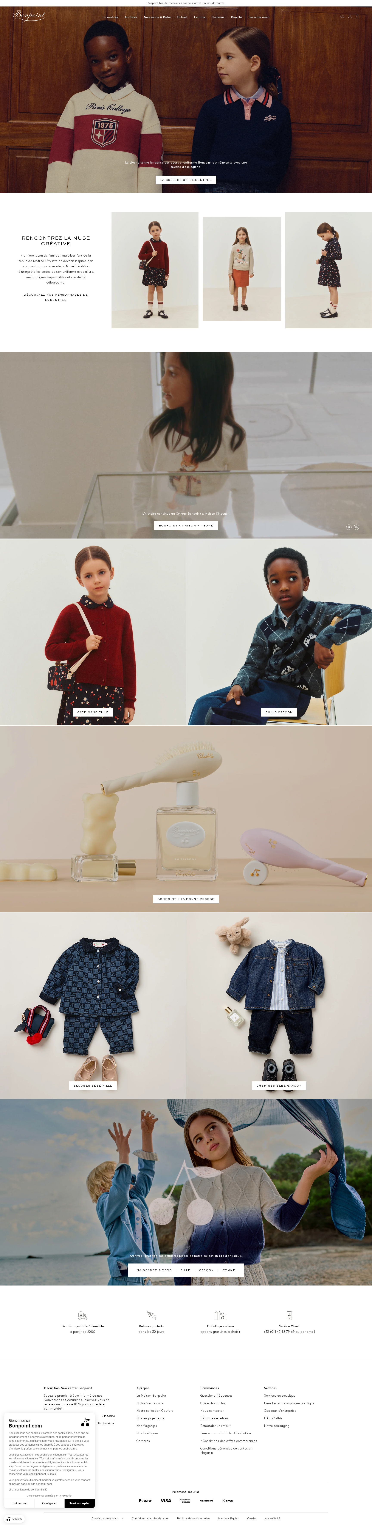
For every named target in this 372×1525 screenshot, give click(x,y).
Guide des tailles (212, 1403)
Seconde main (259, 17)
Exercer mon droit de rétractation (225, 1433)
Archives (131, 17)
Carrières (143, 1441)
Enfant (182, 17)
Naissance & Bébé (157, 17)
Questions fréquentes (216, 1395)
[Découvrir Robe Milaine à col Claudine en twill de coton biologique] (328, 270)
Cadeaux (218, 17)
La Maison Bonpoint (151, 1395)
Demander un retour (215, 1425)
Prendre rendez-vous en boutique (289, 1403)
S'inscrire (108, 1416)
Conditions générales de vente (150, 1518)
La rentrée (110, 17)
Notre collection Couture (155, 1410)
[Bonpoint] (29, 16)
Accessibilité (272, 1518)
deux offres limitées (199, 3)
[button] (342, 17)
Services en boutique (279, 1395)
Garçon (206, 1270)
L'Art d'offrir (273, 1418)
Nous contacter (212, 1410)
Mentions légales (228, 1518)
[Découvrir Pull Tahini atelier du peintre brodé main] (242, 269)
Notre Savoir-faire (150, 1403)
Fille (185, 1270)
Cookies (252, 1518)
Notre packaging (277, 1425)
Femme (199, 17)
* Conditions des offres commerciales (228, 1441)
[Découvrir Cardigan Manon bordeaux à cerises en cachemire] (155, 270)
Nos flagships (146, 1425)
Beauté (236, 17)
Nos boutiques (147, 1433)
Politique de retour (214, 1418)
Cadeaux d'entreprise (280, 1410)
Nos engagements (150, 1418)
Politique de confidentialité (193, 1518)
